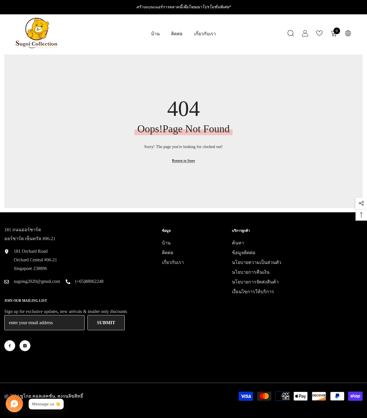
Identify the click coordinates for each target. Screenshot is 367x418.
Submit (106, 322)
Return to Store (183, 161)
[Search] (291, 33)
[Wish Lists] (319, 33)
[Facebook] (9, 345)
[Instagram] (24, 345)
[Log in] (305, 33)
